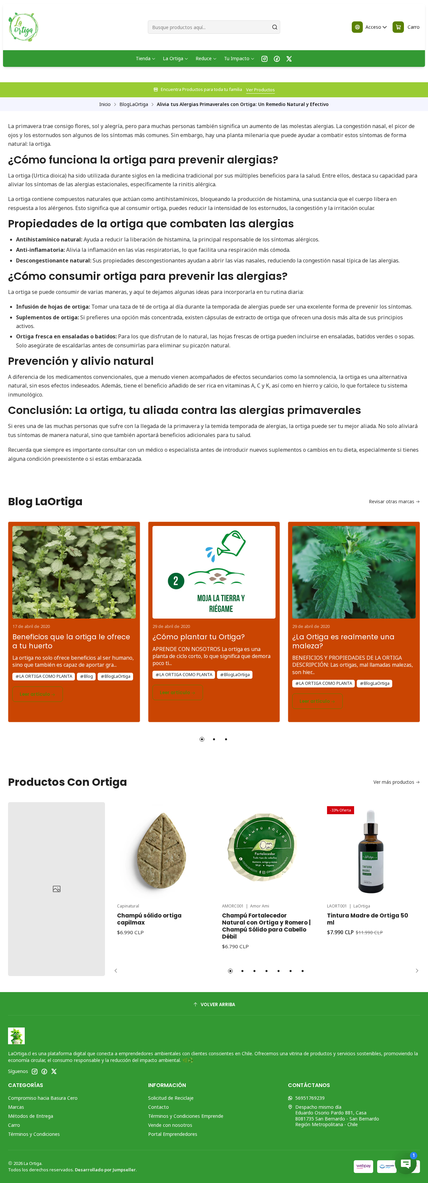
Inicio (105, 104)
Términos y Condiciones (34, 1134)
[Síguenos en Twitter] (289, 58)
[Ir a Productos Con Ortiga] (56, 889)
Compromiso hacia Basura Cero (43, 1098)
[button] (202, 739)
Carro (14, 1125)
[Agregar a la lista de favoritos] (198, 842)
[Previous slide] (118, 971)
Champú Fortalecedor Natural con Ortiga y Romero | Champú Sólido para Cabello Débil (266, 926)
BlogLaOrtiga (133, 104)
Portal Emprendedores (172, 1134)
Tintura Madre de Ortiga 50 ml (367, 919)
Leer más (297, 90)
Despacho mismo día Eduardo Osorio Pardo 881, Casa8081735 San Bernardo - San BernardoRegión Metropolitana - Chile (337, 1116)
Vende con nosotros (170, 1125)
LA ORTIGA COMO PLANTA (45, 676)
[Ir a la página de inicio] (23, 27)
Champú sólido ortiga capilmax (149, 919)
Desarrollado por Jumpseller (105, 1170)
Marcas (16, 1107)
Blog (88, 676)
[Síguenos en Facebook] (277, 58)
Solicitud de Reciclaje (171, 1098)
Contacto (158, 1107)
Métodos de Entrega (30, 1116)
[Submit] (274, 27)
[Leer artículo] (74, 570)
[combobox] (214, 27)
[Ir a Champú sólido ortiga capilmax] (161, 850)
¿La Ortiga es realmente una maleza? (343, 641)
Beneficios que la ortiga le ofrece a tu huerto (71, 641)
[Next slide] (415, 971)
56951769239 (310, 1098)
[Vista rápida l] (198, 859)
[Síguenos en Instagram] (264, 58)
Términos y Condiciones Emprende (185, 1116)
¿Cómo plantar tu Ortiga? (198, 637)
